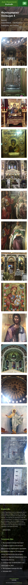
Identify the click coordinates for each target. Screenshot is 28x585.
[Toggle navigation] (25, 3)
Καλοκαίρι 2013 (7, 571)
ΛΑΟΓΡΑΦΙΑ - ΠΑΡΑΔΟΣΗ (11, 23)
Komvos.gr (19, 582)
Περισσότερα (6, 530)
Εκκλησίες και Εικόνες (10, 26)
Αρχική (4, 20)
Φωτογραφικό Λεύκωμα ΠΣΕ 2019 (12, 568)
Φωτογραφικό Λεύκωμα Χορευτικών (13, 542)
